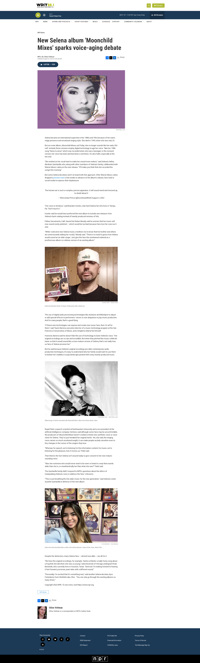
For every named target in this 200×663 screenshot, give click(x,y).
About (149, 21)
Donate (159, 5)
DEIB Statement (85, 640)
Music (95, 21)
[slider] (47, 15)
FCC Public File (112, 636)
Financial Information (114, 640)
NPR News (41, 33)
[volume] (44, 15)
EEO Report (84, 645)
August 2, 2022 (98, 198)
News (45, 21)
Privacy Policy (139, 636)
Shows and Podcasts (61, 21)
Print (122, 57)
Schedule (106, 21)
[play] (38, 15)
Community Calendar (133, 21)
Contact (82, 636)
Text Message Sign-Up (142, 645)
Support (116, 21)
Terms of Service (140, 640)
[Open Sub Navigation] (40, 21)
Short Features (81, 21)
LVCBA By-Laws (112, 645)
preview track (59, 178)
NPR (37, 21)
